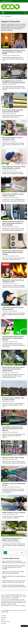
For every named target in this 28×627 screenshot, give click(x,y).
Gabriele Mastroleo (15, 55)
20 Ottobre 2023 (5, 226)
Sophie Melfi (14, 311)
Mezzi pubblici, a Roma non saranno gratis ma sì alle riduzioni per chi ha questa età (12, 428)
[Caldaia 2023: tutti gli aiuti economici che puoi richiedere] (14, 298)
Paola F (12, 401)
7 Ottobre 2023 (5, 256)
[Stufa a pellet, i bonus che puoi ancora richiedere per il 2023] (14, 270)
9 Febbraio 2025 (5, 84)
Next (22, 552)
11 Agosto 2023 (5, 541)
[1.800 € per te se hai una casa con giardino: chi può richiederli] (14, 528)
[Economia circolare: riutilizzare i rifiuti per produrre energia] (14, 388)
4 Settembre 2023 (6, 432)
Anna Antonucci (13, 170)
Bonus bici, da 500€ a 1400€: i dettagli (13, 457)
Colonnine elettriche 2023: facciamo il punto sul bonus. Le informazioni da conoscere (13, 338)
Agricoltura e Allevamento (9, 363)
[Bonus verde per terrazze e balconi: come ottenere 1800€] (14, 128)
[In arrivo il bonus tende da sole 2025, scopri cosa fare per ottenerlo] (14, 100)
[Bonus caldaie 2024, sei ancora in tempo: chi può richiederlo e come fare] (14, 157)
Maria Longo (13, 84)
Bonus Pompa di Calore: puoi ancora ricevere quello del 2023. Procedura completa (12, 252)
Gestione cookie (24, 625)
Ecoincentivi (5, 46)
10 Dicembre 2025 (6, 55)
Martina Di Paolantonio (15, 487)
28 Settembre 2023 (6, 311)
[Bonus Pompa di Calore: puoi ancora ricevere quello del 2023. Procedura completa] (14, 241)
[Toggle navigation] (3, 12)
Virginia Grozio (14, 432)
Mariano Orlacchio (14, 226)
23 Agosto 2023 (5, 487)
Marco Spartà (14, 341)
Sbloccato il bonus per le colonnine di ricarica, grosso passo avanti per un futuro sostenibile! (13, 223)
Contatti (3, 619)
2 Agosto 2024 (5, 141)
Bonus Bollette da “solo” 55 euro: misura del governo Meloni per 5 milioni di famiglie (13, 52)
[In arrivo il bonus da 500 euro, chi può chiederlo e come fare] (14, 184)
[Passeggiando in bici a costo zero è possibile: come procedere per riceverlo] (14, 71)
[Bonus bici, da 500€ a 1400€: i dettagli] (14, 448)
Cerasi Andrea (13, 141)
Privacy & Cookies (5, 621)
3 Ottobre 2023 (5, 283)
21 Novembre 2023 (6, 197)
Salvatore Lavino (13, 283)
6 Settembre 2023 (6, 401)
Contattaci (23, 605)
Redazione (3, 617)
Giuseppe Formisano (14, 256)
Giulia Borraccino (15, 372)
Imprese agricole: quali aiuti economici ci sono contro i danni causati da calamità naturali (13, 368)
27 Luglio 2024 (5, 170)
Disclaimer (3, 623)
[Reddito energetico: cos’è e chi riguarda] (14, 503)
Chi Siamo (3, 615)
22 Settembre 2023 (6, 341)
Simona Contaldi (15, 197)
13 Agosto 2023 (5, 514)
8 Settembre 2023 (6, 372)
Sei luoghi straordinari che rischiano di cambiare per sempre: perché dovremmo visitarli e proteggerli (13, 567)
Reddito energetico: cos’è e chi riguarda (13, 512)
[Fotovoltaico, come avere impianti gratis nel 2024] (14, 474)
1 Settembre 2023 (6, 459)
